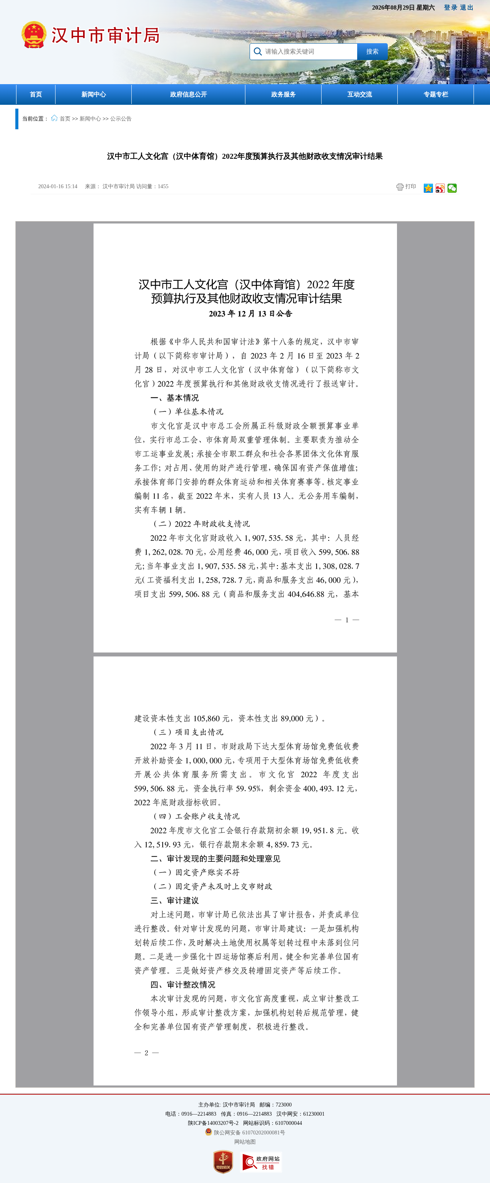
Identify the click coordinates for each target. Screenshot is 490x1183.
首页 (36, 94)
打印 (410, 186)
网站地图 (245, 1142)
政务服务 (283, 94)
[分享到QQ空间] (428, 188)
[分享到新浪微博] (440, 188)
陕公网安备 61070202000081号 (249, 1133)
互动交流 (360, 94)
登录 (451, 7)
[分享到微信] (452, 188)
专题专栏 (436, 94)
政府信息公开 (188, 94)
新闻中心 (94, 94)
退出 (467, 7)
